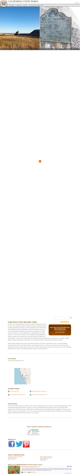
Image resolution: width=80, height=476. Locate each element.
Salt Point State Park (14, 391)
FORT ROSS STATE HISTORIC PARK (60, 327)
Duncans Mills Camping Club (46, 456)
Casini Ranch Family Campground (15, 456)
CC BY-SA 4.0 (58, 49)
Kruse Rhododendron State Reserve (39, 391)
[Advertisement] (17, 427)
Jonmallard (53, 49)
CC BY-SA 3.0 (18, 49)
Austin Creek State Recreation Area (39, 394)
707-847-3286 (61, 332)
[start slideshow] (40, 161)
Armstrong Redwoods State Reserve (17, 394)
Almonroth (13, 49)
